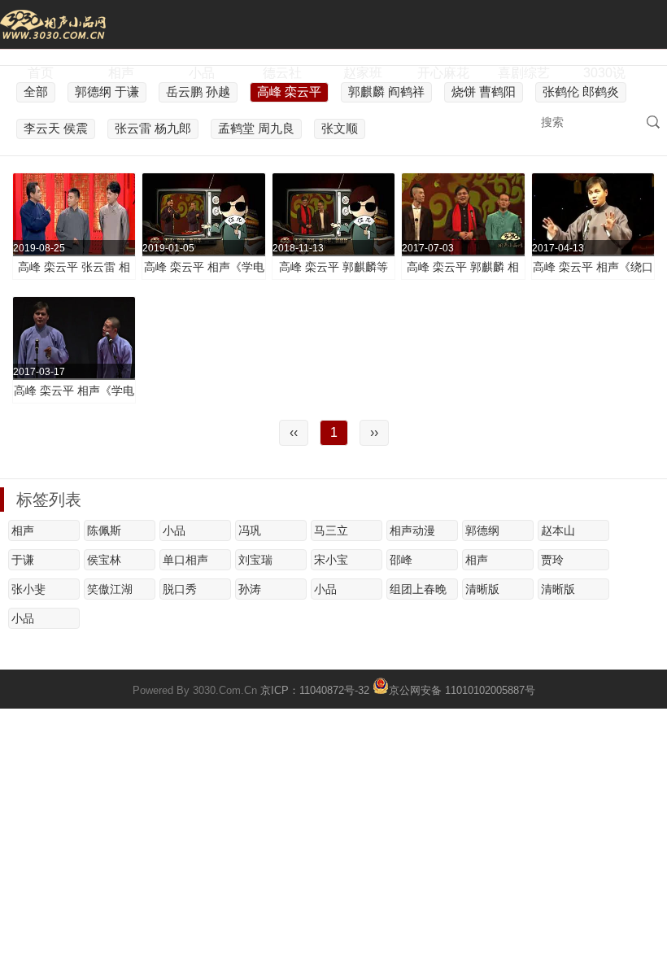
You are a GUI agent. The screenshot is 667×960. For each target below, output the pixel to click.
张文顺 (339, 128)
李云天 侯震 (56, 128)
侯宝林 (104, 559)
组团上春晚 (418, 589)
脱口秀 (180, 589)
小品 (202, 73)
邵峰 (401, 559)
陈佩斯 (104, 530)
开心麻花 (443, 73)
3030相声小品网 (53, 24)
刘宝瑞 (255, 559)
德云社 (282, 73)
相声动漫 (412, 530)
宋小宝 (331, 559)
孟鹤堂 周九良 (256, 128)
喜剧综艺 (524, 73)
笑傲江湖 (110, 589)
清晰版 (482, 589)
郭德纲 (482, 530)
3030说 (604, 73)
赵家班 (362, 73)
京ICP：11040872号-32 (314, 690)
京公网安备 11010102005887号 (462, 689)
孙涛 (249, 589)
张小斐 (28, 589)
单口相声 (185, 559)
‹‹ (294, 432)
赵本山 (558, 530)
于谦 (22, 559)
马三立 (331, 530)
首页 (41, 73)
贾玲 (552, 559)
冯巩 (249, 530)
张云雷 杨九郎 (153, 128)
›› (374, 432)
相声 (121, 73)
